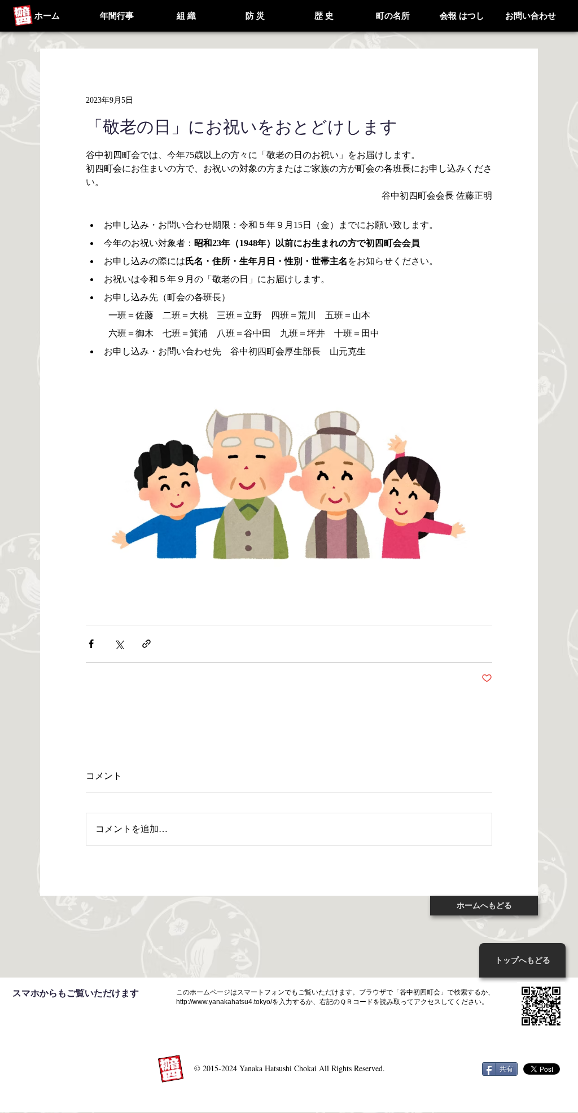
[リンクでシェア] (146, 643)
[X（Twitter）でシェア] (118, 643)
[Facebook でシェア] (91, 643)
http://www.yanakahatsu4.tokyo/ (224, 1002)
